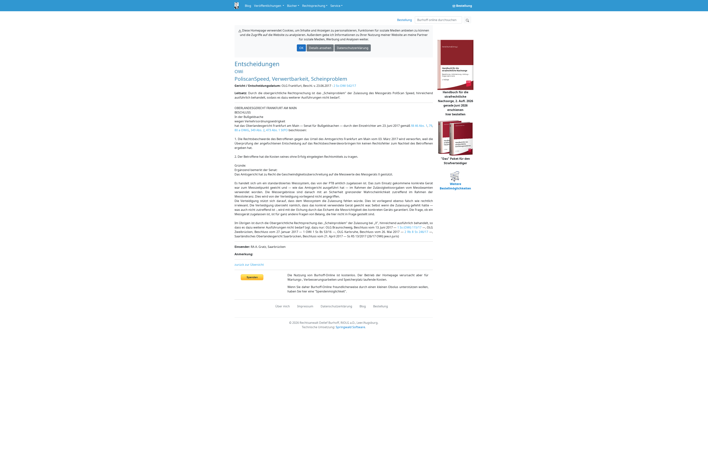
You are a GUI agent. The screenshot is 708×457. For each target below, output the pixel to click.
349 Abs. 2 (258, 130)
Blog (248, 6)
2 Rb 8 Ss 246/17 (416, 232)
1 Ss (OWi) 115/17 (409, 227)
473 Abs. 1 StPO (277, 130)
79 (430, 126)
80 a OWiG (242, 130)
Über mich (282, 306)
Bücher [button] (292, 6)
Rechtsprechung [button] (313, 6)
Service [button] (335, 6)
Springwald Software (350, 327)
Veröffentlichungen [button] (268, 6)
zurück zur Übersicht (249, 265)
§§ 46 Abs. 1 (419, 126)
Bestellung (404, 20)
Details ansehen (320, 48)
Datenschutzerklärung (352, 48)
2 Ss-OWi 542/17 (345, 86)
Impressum (305, 306)
